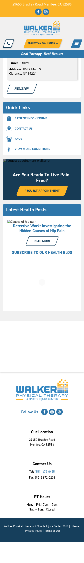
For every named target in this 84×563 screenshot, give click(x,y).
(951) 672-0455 (45, 472)
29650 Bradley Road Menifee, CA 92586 (42, 4)
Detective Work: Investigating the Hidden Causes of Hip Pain (42, 228)
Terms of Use (52, 531)
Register (22, 88)
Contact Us (24, 128)
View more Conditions (32, 149)
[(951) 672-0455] (8, 43)
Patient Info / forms (31, 118)
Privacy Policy (33, 531)
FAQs (18, 139)
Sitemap (75, 526)
